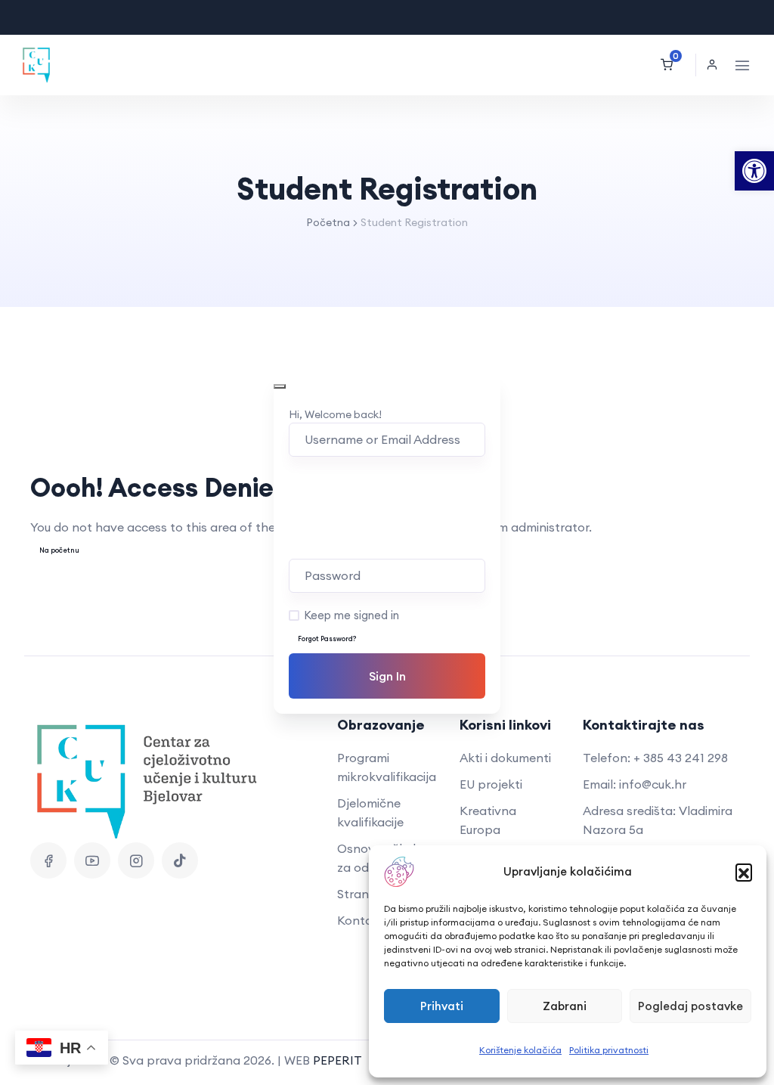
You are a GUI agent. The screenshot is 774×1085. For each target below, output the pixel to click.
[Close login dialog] (280, 386)
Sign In (387, 676)
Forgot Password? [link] (327, 638)
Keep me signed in (351, 615)
